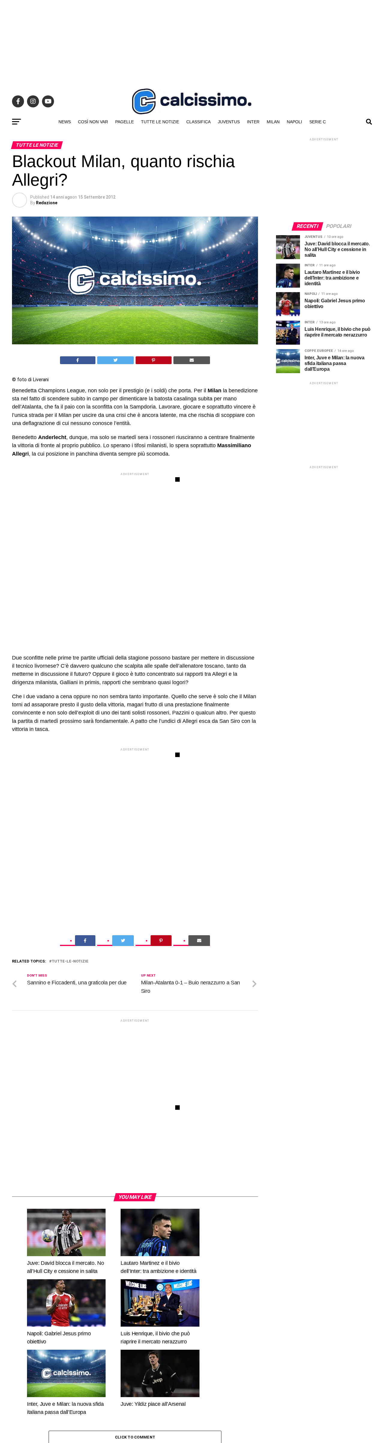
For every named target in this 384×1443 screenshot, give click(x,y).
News (64, 121)
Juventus (229, 121)
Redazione (46, 202)
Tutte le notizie (160, 121)
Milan (273, 121)
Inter (253, 121)
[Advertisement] (192, 42)
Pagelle (124, 121)
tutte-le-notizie (70, 961)
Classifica (198, 121)
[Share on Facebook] (77, 360)
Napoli (294, 121)
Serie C (317, 121)
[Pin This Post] (154, 360)
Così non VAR (93, 121)
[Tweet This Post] (115, 360)
